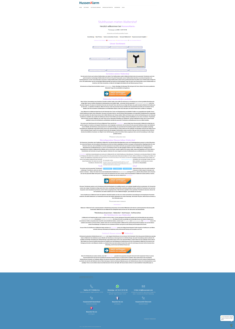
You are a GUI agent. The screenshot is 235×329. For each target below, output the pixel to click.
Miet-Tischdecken (123, 171)
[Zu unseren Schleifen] (136, 58)
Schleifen (104, 236)
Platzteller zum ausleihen (106, 219)
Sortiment (86, 7)
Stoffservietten (108, 86)
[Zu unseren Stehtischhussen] (135, 47)
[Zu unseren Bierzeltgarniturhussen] (99, 58)
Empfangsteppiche (136, 220)
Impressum (146, 318)
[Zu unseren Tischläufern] (97, 70)
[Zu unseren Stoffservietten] (117, 58)
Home (80, 7)
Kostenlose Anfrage (96, 7)
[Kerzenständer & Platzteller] (117, 70)
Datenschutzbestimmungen (126, 159)
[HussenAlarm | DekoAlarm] (89, 2)
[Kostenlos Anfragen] (117, 93)
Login (123, 7)
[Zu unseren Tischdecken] (118, 47)
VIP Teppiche (126, 220)
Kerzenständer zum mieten (88, 219)
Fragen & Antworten (108, 7)
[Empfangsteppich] (137, 70)
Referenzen (117, 7)
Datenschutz (153, 318)
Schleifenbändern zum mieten (142, 103)
